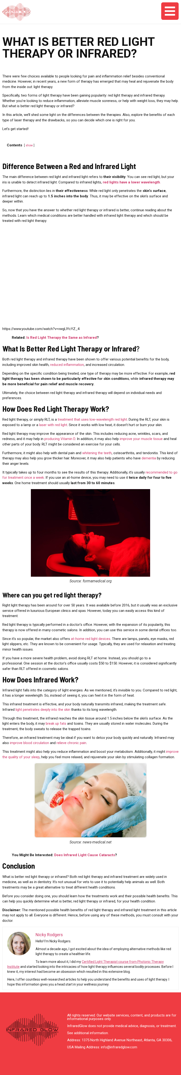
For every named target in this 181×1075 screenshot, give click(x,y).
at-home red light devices (90, 639)
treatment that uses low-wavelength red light (92, 419)
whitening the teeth (97, 453)
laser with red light (53, 425)
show (29, 145)
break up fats (56, 723)
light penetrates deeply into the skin (42, 709)
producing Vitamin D (59, 439)
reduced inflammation (67, 365)
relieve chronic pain (71, 743)
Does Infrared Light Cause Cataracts (84, 855)
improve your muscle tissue (141, 439)
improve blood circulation (29, 743)
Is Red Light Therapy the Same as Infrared (61, 337)
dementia (149, 458)
